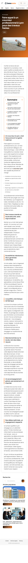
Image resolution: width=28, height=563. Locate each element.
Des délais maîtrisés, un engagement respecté (13, 128)
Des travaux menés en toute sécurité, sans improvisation (14, 108)
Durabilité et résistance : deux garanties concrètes (14, 112)
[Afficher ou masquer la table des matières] (20, 100)
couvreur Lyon (18, 168)
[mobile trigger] (2, 3)
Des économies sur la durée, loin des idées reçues (14, 120)
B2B (4, 32)
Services (7, 488)
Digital (7, 510)
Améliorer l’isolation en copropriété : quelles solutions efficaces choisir (14, 501)
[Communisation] (10, 3)
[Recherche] (21, 3)
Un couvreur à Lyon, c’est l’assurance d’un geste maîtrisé (13, 104)
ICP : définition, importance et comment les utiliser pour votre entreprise (13, 523)
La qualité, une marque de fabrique (13, 116)
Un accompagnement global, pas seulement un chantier (14, 124)
